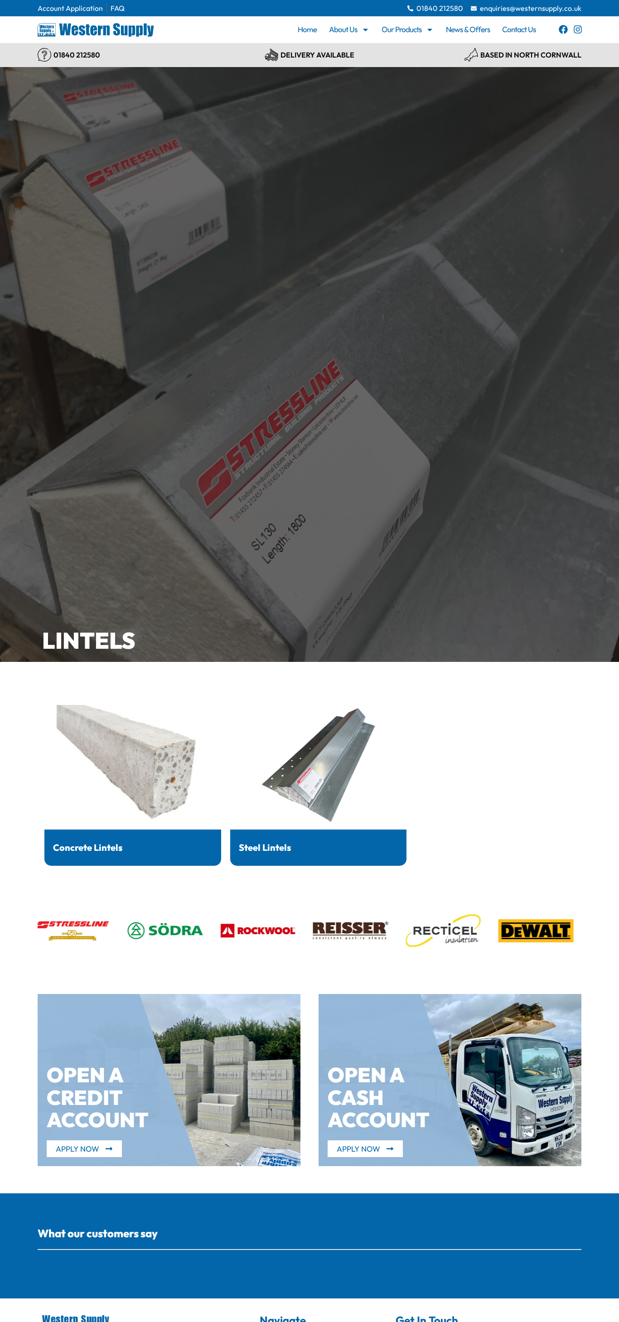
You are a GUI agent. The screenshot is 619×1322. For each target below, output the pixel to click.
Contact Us (519, 29)
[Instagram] (578, 29)
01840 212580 (76, 54)
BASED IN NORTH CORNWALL (530, 54)
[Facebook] (563, 29)
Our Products (401, 29)
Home (307, 29)
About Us (343, 29)
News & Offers (468, 29)
